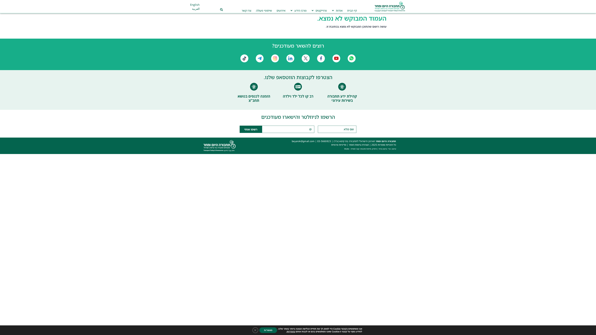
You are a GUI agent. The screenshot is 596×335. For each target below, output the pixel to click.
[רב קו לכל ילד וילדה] (298, 87)
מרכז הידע (300, 10)
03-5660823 (324, 141)
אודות (339, 10)
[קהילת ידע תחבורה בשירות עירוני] (342, 87)
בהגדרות (291, 331)
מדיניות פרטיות (338, 144)
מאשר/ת (268, 330)
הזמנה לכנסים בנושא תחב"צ (254, 98)
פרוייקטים (321, 10)
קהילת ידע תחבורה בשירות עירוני (342, 98)
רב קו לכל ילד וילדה (298, 96)
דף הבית (352, 10)
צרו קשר (246, 10)
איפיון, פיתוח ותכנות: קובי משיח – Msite (360, 148)
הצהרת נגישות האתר (359, 144)
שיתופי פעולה (264, 10)
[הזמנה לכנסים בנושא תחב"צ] (254, 87)
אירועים (281, 10)
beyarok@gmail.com (303, 141)
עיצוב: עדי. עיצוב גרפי (387, 148)
